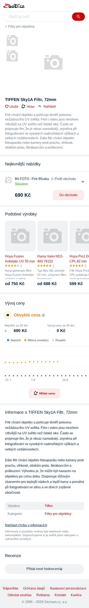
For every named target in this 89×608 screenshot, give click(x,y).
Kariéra (76, 595)
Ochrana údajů (34, 588)
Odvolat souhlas (19, 595)
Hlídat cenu (47, 393)
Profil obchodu (65, 179)
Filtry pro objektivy (21, 26)
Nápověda (10, 588)
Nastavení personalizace (68, 588)
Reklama (43, 595)
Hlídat (30, 106)
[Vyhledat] (78, 16)
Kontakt (60, 595)
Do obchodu (68, 195)
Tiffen (49, 506)
